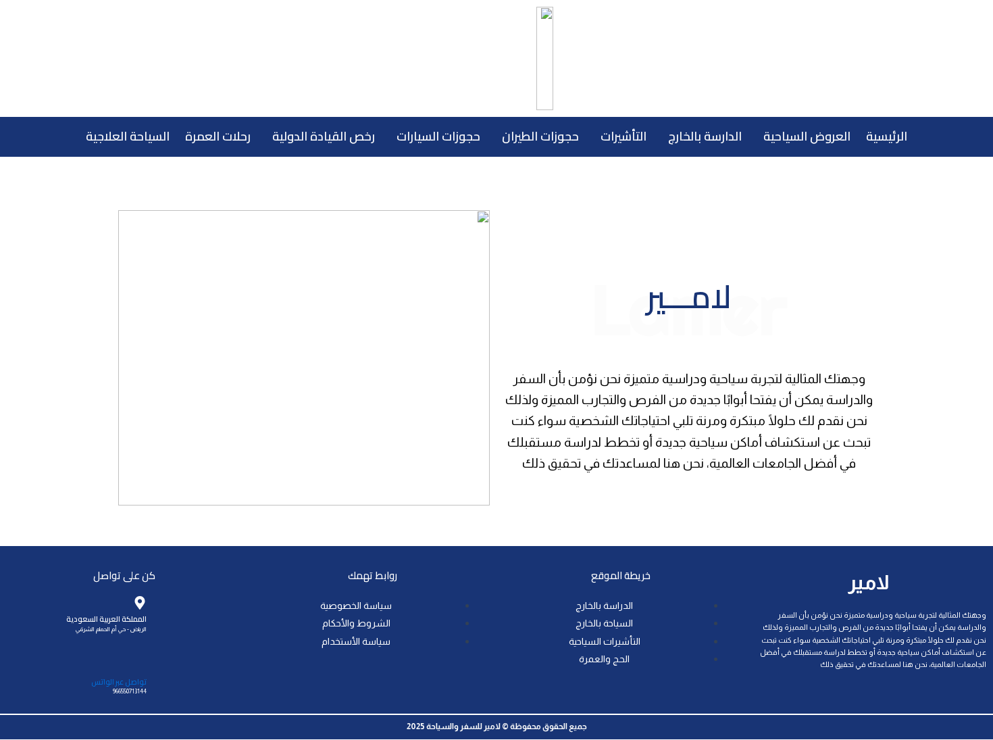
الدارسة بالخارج (705, 136)
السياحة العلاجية (128, 136)
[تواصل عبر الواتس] (140, 665)
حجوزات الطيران (540, 136)
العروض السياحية (806, 136)
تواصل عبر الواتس (119, 682)
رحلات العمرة (218, 136)
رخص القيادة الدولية (323, 136)
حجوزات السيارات (438, 136)
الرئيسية (886, 136)
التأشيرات (623, 136)
